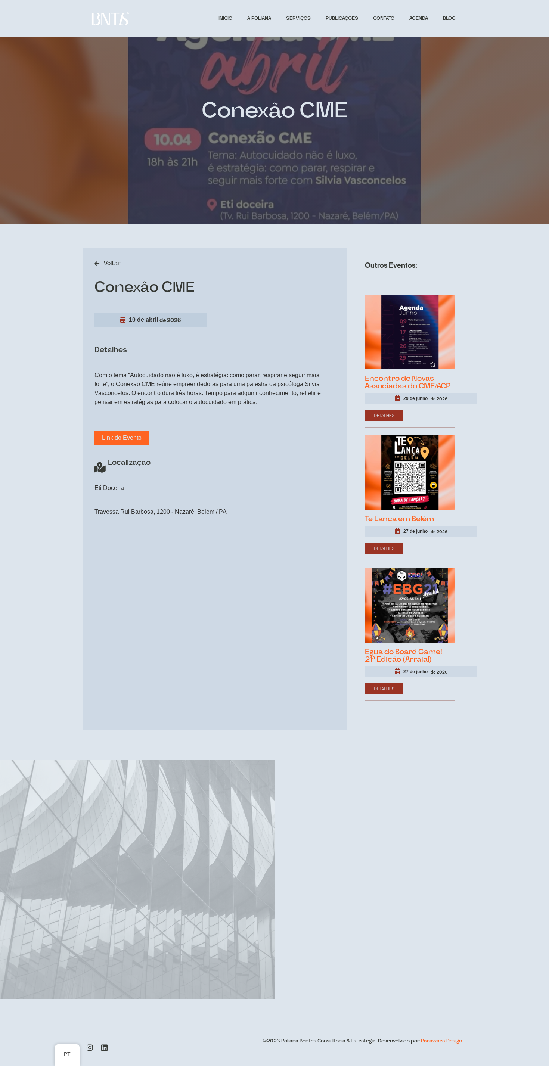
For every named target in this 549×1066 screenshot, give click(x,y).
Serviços (298, 18)
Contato (383, 18)
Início (225, 18)
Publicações (342, 18)
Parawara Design (441, 1041)
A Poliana (259, 18)
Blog (449, 18)
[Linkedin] (104, 1047)
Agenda (418, 18)
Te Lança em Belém (399, 519)
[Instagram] (89, 1047)
